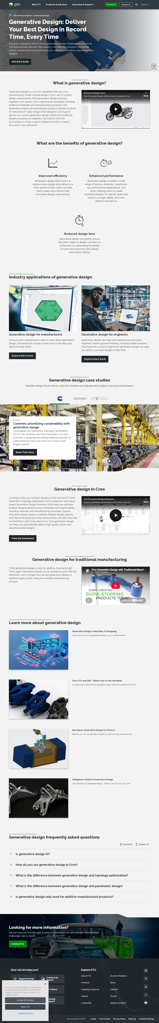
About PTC (86, 976)
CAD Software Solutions (22, 16)
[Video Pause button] (154, 66)
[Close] (45, 984)
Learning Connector (90, 989)
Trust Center (104, 1019)
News (113, 982)
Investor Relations (118, 976)
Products (85, 982)
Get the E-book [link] (20, 61)
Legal (93, 1019)
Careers (84, 996)
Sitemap (132, 1019)
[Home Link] (10, 16)
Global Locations (118, 1003)
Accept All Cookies (25, 1000)
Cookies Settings (146, 1019)
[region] (25, 1000)
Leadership (86, 1003)
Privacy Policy (119, 1019)
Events (113, 996)
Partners (114, 989)
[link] (22, 356)
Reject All (25, 1007)
